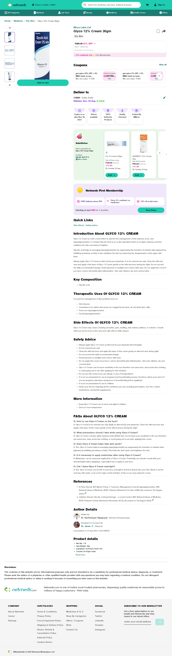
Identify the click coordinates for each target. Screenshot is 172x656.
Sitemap (12, 620)
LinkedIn (99, 620)
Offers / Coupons (74, 620)
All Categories (13, 13)
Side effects (79, 225)
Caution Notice (44, 642)
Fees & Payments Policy (49, 620)
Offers (165, 13)
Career (11, 616)
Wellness (113, 13)
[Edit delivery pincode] (164, 97)
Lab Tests (65, 13)
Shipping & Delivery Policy (50, 625)
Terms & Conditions (47, 611)
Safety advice (92, 225)
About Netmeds (16, 611)
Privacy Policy (44, 616)
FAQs (68, 625)
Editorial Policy (44, 637)
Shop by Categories (76, 616)
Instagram (100, 629)
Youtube (99, 625)
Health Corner (140, 13)
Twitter (98, 616)
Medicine (40, 13)
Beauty (89, 13)
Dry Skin (79, 36)
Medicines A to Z (74, 611)
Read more (80, 555)
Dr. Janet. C (87, 526)
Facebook (100, 611)
